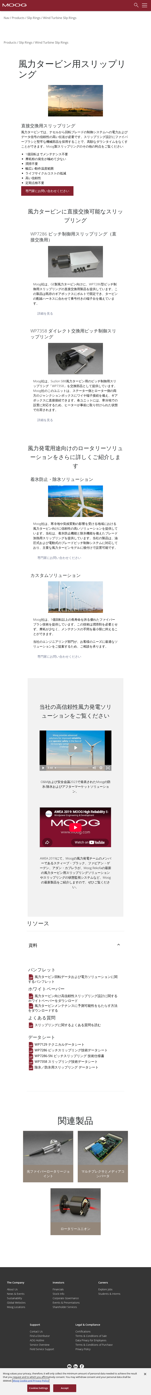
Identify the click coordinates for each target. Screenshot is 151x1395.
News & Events (15, 1293)
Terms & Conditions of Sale (91, 1336)
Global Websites (16, 1302)
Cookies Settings (38, 1388)
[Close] (145, 1374)
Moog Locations (16, 1307)
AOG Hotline (37, 1340)
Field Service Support (42, 1349)
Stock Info (58, 1293)
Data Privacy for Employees (91, 1340)
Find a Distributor (40, 1336)
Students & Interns (109, 1293)
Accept (65, 1388)
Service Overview (39, 1344)
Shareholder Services (65, 1307)
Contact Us (36, 1331)
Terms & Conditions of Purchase (94, 1344)
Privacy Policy (83, 1349)
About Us (12, 1289)
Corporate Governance (66, 1298)
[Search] (135, 4)
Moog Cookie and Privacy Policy (31, 1380)
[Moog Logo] (14, 5)
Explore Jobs (105, 1289)
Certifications (83, 1331)
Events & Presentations (66, 1302)
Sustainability (14, 1298)
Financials (58, 1289)
